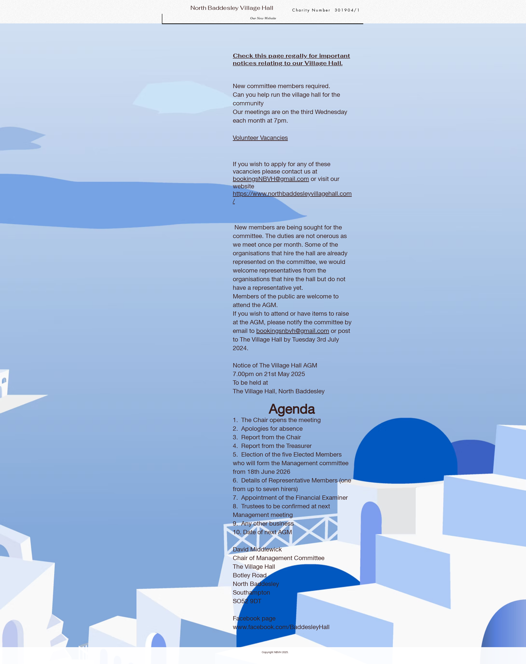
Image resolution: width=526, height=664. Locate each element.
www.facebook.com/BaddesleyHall (281, 627)
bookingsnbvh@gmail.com (292, 330)
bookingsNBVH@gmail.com (271, 178)
